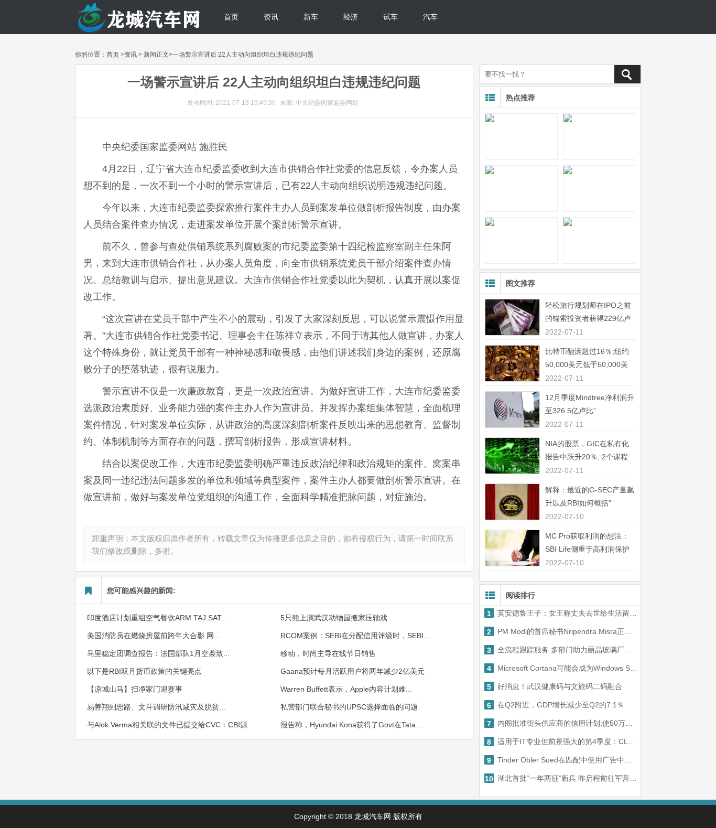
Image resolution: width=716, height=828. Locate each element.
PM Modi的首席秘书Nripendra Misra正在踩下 (562, 631)
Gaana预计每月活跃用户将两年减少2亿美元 (352, 671)
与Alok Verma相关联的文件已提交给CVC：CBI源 (167, 725)
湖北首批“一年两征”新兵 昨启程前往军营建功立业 (561, 778)
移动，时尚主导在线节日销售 (328, 653)
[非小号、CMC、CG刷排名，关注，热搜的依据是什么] (599, 188)
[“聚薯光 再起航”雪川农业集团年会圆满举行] (521, 240)
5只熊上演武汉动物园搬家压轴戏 (333, 618)
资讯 (271, 17)
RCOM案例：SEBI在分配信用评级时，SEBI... (355, 635)
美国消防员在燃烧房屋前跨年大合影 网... (153, 635)
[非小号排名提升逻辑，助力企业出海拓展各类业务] (521, 188)
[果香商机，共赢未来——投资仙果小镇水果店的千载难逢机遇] (521, 136)
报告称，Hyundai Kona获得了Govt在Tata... (351, 725)
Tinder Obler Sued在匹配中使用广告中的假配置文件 (562, 760)
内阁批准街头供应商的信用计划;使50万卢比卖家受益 (562, 723)
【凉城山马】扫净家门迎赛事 (134, 689)
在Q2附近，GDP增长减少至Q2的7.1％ (555, 705)
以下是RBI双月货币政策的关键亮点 (144, 671)
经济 (350, 17)
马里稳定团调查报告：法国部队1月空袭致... (158, 653)
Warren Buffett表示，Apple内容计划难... (346, 689)
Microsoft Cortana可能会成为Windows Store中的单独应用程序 (562, 668)
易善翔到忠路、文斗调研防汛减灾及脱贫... (156, 707)
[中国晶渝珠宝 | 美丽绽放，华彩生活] (599, 240)
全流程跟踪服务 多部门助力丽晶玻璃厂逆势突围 (562, 650)
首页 (231, 17)
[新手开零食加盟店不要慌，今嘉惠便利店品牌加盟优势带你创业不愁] (599, 136)
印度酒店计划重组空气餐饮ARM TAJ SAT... (157, 618)
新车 (310, 17)
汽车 (430, 17)
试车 (390, 17)
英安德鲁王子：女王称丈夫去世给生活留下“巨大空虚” (562, 613)
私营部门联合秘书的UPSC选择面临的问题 (349, 707)
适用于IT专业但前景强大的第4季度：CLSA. (562, 741)
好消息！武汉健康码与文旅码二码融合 (554, 686)
